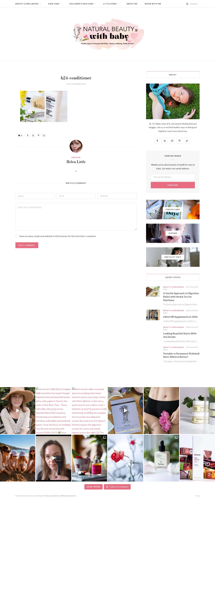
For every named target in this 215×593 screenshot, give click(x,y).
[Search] (187, 4)
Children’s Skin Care (81, 4)
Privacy (47, 496)
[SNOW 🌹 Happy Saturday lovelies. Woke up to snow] (125, 458)
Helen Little (76, 162)
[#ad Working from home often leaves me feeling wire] (125, 410)
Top (198, 496)
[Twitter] (7, 110)
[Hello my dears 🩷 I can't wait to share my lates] (197, 410)
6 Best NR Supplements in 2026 (180, 316)
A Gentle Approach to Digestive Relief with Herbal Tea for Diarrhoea (181, 297)
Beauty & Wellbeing (27, 4)
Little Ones (110, 4)
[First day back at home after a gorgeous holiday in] (17, 458)
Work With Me (153, 4)
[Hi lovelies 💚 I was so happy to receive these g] (161, 458)
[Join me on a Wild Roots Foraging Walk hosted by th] (53, 410)
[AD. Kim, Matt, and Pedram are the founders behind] (17, 410)
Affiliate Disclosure (68, 496)
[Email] (7, 126)
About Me (132, 4)
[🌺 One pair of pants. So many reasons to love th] (161, 410)
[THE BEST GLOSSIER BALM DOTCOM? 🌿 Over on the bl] (197, 458)
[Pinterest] (7, 118)
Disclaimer (54, 496)
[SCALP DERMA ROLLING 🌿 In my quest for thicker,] (53, 458)
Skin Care (53, 4)
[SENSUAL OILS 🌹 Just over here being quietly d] (89, 458)
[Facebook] (7, 102)
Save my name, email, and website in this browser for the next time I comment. (58, 236)
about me (182, 131)
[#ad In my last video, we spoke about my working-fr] (89, 410)
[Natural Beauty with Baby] (107, 34)
